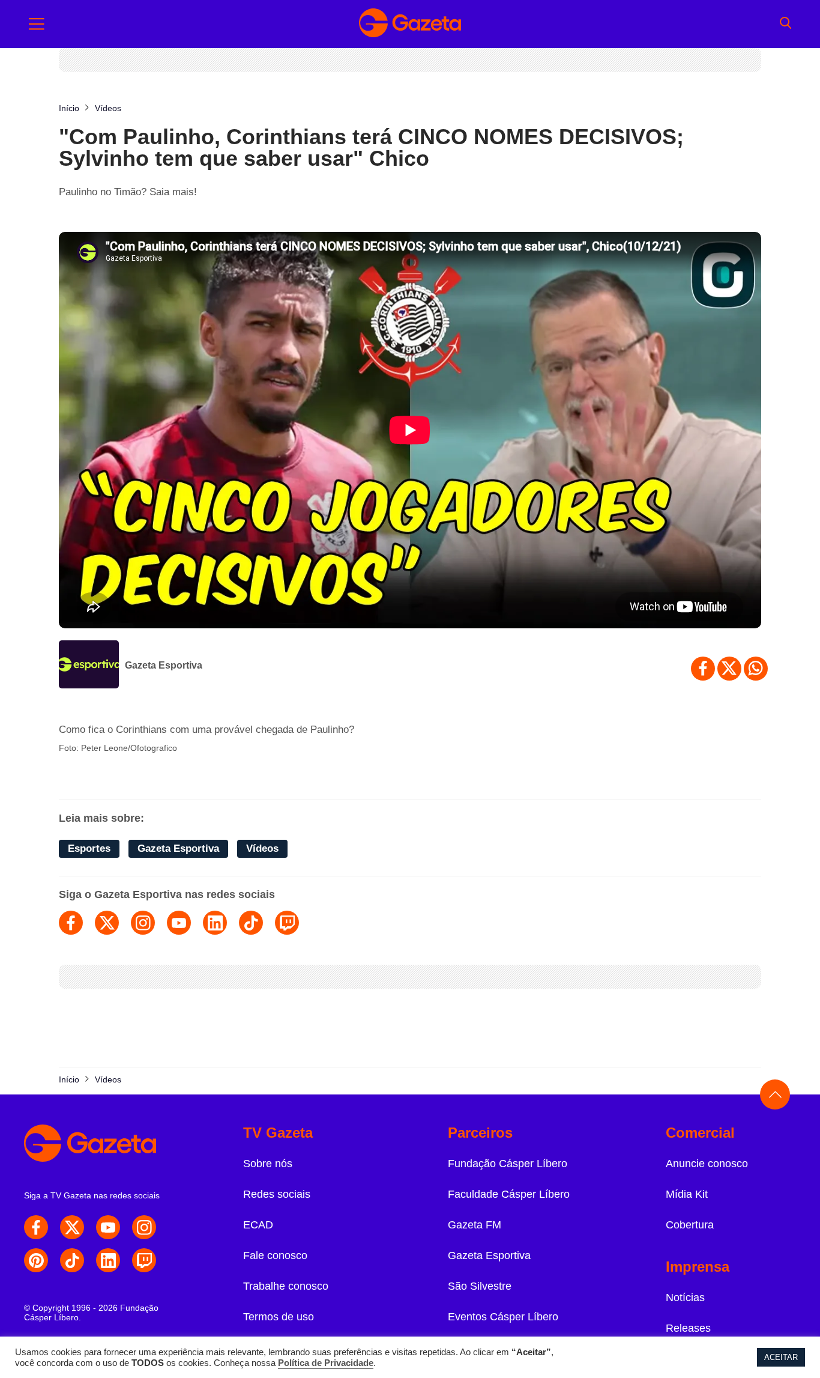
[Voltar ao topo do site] (775, 1094)
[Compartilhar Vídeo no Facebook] (703, 669)
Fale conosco (275, 1255)
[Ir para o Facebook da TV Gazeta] (36, 1227)
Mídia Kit (687, 1194)
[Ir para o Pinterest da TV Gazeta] (36, 1260)
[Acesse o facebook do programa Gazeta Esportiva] (71, 923)
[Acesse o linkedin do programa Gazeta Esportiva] (215, 923)
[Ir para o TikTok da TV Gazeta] (72, 1260)
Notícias (685, 1297)
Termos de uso (278, 1317)
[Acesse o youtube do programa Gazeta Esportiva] (179, 923)
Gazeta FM (474, 1225)
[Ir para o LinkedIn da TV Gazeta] (108, 1260)
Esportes (89, 848)
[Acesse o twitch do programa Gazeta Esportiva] (287, 923)
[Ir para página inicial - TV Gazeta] (410, 24)
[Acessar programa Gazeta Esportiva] (89, 665)
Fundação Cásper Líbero (507, 1164)
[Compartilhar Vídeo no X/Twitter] (729, 669)
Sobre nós (267, 1164)
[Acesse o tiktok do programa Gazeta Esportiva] (251, 923)
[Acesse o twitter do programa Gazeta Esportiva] (107, 923)
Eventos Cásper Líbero (503, 1317)
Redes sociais (276, 1194)
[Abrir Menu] (36, 24)
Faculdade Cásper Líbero (509, 1194)
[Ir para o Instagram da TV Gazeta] (144, 1227)
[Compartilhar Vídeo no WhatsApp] (756, 669)
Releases (688, 1328)
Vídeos (262, 848)
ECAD (258, 1225)
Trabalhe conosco (285, 1286)
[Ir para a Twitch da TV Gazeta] (144, 1260)
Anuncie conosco (707, 1164)
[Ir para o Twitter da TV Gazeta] (72, 1227)
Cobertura (690, 1225)
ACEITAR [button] (781, 1357)
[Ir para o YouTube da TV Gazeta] (108, 1227)
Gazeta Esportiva (163, 665)
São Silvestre (479, 1286)
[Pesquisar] (785, 24)
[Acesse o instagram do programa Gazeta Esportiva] (143, 923)
